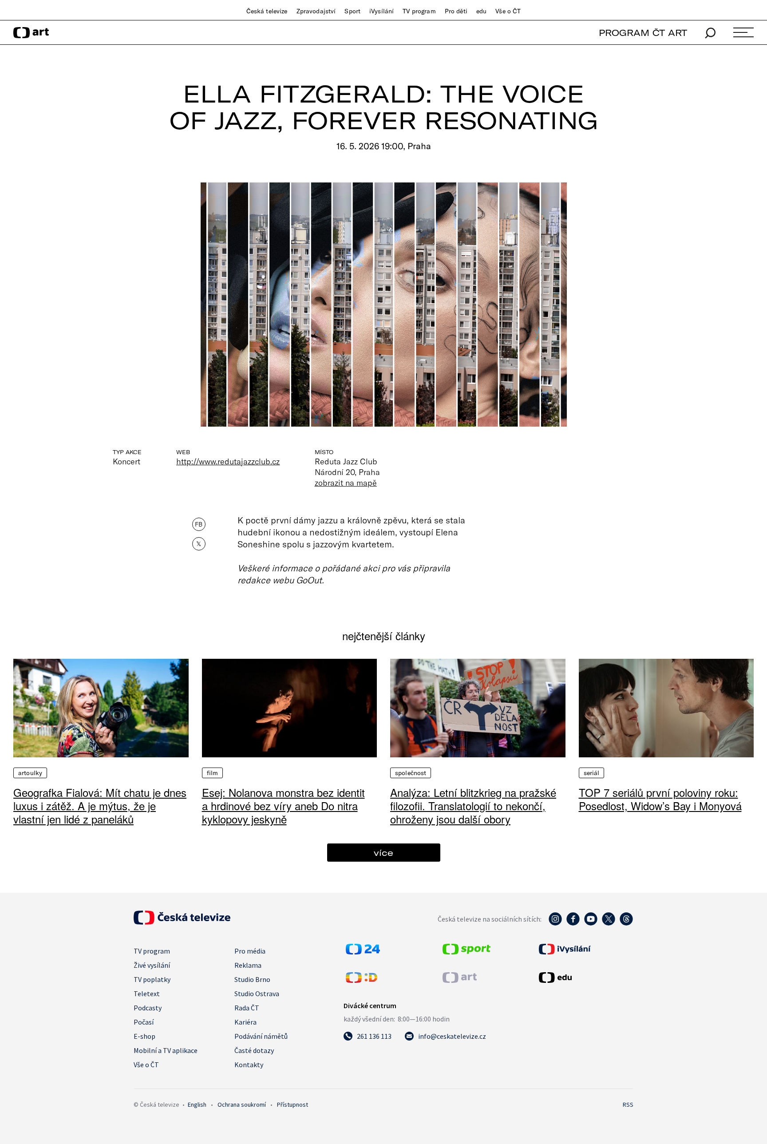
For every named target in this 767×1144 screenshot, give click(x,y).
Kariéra (245, 1021)
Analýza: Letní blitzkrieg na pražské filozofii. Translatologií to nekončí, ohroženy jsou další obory (473, 805)
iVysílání (381, 11)
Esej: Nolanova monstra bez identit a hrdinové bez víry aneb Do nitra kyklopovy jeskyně (283, 805)
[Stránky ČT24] (363, 951)
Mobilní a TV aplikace (166, 1050)
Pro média (249, 950)
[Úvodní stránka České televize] (182, 922)
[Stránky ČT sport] (466, 951)
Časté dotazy (254, 1050)
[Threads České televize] (626, 923)
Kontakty (248, 1064)
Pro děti (456, 11)
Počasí (144, 1021)
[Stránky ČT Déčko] (361, 980)
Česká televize (267, 11)
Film (212, 773)
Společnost (410, 773)
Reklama (247, 965)
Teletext (147, 993)
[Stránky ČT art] (460, 980)
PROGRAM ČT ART (643, 32)
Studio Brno (252, 979)
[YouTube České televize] (591, 923)
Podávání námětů (261, 1036)
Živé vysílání (152, 965)
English (197, 1104)
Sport (352, 11)
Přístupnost (292, 1104)
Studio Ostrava (256, 993)
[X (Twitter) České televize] (608, 923)
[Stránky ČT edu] (585, 977)
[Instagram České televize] (555, 923)
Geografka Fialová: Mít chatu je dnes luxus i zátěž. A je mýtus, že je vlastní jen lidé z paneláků (99, 805)
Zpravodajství (316, 11)
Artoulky (30, 773)
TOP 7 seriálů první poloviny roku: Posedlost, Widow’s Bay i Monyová (660, 798)
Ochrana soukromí (241, 1104)
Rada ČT (246, 1007)
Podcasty (148, 1007)
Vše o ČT (508, 11)
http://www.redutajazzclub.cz (228, 461)
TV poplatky (152, 979)
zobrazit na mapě (346, 482)
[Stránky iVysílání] (585, 949)
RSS (628, 1104)
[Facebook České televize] (573, 923)
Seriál (592, 773)
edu (481, 11)
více (383, 852)
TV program (419, 11)
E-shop (144, 1036)
